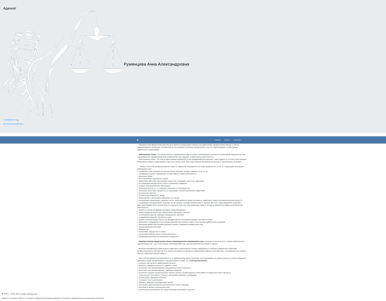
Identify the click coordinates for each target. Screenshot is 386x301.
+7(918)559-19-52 (10, 120)
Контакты (237, 140)
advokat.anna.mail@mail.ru (13, 124)
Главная (217, 140)
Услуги (226, 140)
